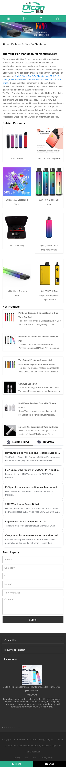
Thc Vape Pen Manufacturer (34, 44)
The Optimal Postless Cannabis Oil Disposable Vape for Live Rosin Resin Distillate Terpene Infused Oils (36, 364)
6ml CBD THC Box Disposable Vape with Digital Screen (49, 295)
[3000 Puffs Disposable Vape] (49, 181)
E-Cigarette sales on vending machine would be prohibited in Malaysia (33, 487)
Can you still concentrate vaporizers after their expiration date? (33, 535)
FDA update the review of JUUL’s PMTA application (33, 469)
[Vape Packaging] (17, 227)
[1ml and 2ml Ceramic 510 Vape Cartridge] (10, 430)
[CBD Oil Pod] (17, 140)
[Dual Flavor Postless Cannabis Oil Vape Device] (10, 407)
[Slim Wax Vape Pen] (10, 387)
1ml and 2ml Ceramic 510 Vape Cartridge (38, 427)
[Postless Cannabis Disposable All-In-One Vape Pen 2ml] (10, 316)
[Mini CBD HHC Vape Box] (49, 140)
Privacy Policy (46, 758)
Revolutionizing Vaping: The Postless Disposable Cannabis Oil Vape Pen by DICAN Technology (33, 452)
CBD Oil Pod (17, 158)
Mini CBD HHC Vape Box (49, 158)
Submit (33, 619)
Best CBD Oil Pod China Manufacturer (26, 79)
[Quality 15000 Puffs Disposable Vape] (49, 227)
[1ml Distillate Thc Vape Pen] (17, 273)
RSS (26, 758)
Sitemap (17, 758)
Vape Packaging (17, 245)
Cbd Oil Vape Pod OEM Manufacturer (32, 76)
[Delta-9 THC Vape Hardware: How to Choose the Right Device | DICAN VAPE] (32, 675)
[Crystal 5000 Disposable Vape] (17, 181)
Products (15, 44)
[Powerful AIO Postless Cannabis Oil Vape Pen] (10, 340)
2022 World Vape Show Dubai (22, 504)
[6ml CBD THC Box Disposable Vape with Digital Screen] (49, 273)
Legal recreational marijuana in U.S (25, 521)
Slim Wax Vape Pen (27, 384)
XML (34, 758)
